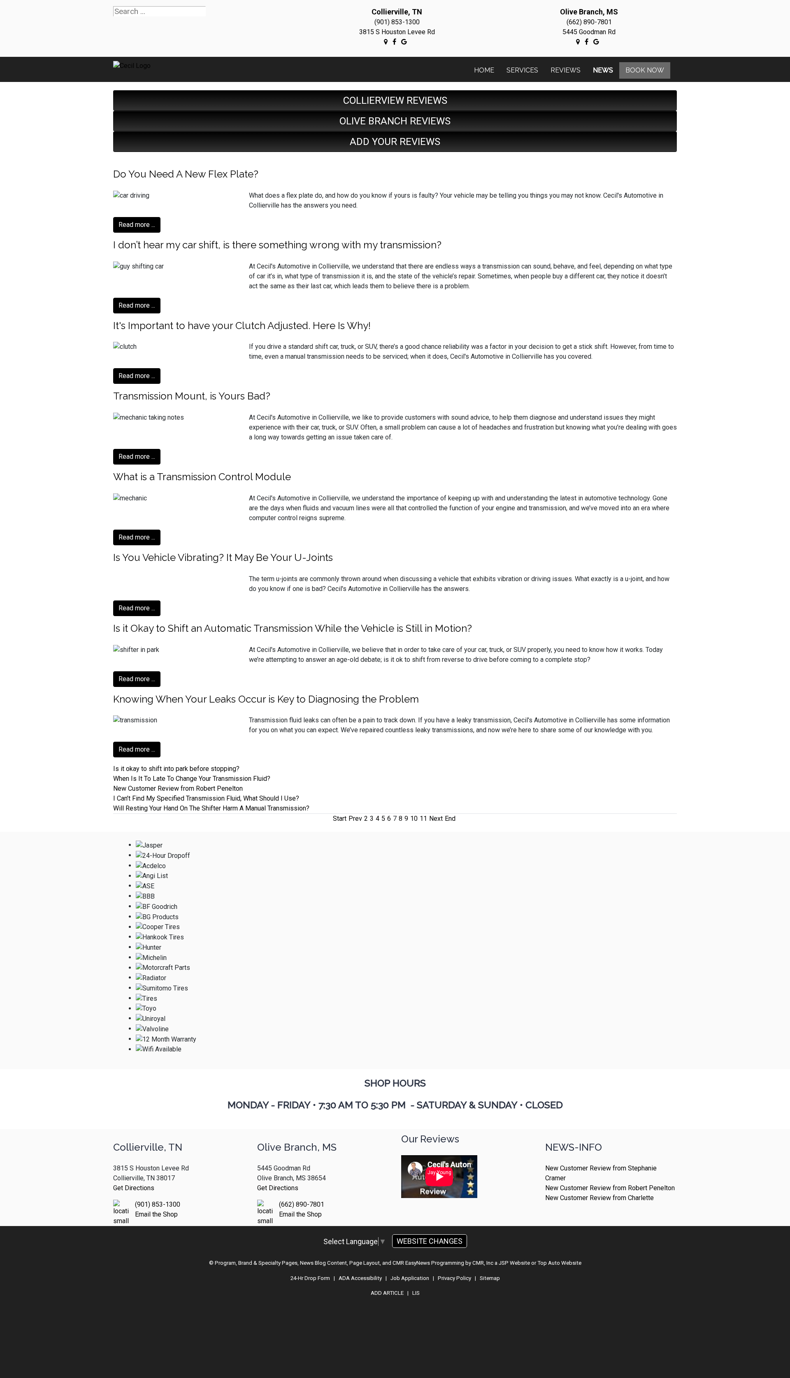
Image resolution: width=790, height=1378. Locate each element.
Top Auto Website (559, 1263)
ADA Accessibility (360, 1278)
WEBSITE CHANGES (429, 1241)
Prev (355, 818)
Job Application (409, 1278)
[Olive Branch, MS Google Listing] (578, 41)
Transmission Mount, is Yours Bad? (191, 396)
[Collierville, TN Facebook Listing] (394, 41)
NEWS (603, 70)
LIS (416, 1293)
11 (423, 818)
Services (522, 70)
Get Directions (133, 1188)
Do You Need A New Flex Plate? (185, 174)
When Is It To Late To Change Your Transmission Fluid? (191, 778)
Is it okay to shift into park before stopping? (176, 769)
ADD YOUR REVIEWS (395, 141)
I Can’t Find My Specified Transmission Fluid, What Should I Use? (206, 798)
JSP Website (514, 1263)
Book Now (644, 70)
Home (484, 70)
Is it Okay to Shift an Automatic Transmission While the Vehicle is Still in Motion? (292, 628)
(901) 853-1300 (397, 22)
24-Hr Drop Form (310, 1278)
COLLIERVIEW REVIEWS (395, 100)
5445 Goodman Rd (589, 32)
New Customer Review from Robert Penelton (178, 788)
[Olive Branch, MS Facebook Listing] (586, 41)
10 (414, 818)
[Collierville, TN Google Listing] (386, 41)
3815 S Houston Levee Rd (397, 32)
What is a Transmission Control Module (202, 477)
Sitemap (490, 1278)
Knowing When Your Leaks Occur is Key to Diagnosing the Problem (266, 699)
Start (339, 818)
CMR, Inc (482, 1263)
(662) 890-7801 (589, 22)
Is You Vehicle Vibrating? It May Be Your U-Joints (223, 557)
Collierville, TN (397, 11)
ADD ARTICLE (387, 1293)
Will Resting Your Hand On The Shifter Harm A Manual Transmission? (211, 808)
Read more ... (136, 225)
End (450, 818)
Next (436, 818)
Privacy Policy (454, 1278)
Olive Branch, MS (589, 11)
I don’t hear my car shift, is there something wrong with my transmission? (277, 245)
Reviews (566, 70)
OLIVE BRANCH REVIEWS (395, 121)
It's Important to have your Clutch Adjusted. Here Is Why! (242, 326)
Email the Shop (156, 1214)
